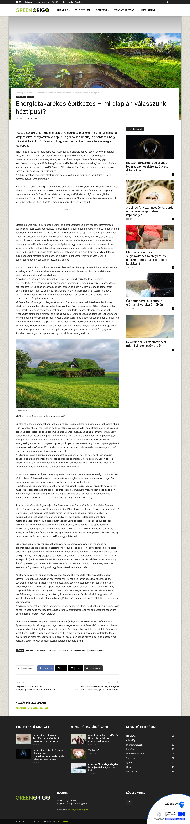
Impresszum (148, 10)
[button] (167, 2)
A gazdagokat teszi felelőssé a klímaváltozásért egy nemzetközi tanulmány (103, 738)
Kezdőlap (19, 92)
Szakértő (101, 10)
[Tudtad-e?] (78, 754)
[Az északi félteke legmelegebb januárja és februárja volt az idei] (78, 768)
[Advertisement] (67, 215)
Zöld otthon (82, 10)
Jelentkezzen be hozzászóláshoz (32, 707)
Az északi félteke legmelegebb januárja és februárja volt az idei (103, 767)
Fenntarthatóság (124, 10)
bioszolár (29, 650)
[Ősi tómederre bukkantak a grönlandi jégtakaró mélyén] (150, 285)
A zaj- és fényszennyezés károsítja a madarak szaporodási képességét (149, 211)
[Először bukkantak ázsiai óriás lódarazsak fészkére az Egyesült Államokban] (150, 147)
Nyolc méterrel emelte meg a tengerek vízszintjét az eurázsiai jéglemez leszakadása (97, 688)
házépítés (52, 650)
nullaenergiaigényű (96, 650)
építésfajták (41, 650)
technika (41, 92)
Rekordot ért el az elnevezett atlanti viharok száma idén (146, 343)
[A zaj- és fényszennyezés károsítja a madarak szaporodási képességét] (150, 192)
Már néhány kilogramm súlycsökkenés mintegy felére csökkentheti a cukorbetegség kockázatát (146, 258)
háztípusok (63, 650)
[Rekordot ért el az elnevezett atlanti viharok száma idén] (150, 326)
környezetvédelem (78, 650)
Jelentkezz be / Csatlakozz (73, 2)
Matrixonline (63, 821)
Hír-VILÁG (62, 10)
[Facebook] (172, 2)
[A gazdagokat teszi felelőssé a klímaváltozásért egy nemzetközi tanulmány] (78, 739)
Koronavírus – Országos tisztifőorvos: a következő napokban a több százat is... (46, 738)
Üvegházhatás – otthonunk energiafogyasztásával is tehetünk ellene (36, 688)
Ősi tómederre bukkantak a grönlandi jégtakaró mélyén (144, 302)
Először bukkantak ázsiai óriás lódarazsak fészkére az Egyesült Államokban (148, 166)
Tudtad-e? (93, 750)
